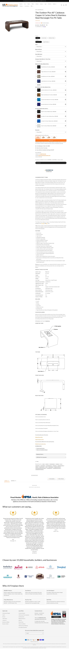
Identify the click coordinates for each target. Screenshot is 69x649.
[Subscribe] (42, 633)
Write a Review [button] (61, 478)
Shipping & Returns (22, 618)
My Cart (4, 616)
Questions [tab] (13, 480)
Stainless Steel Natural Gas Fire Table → (41, 468)
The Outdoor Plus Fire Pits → (57, 468)
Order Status (5, 618)
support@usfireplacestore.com (44, 155)
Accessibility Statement (23, 627)
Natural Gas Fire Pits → (61, 465)
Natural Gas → (55, 465)
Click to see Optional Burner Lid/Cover (42, 419)
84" (43, 223)
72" (42, 223)
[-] (38, 137)
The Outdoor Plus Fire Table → (39, 469)
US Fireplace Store (35, 641)
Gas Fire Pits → (38, 465)
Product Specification (40, 448)
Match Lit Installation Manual (41, 449)
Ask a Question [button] (52, 478)
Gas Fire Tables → (43, 465)
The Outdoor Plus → (49, 468)
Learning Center (21, 616)
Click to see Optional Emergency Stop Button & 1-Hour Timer (46, 431)
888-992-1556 (43, 153)
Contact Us (4, 620)
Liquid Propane (46, 41)
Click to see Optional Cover (40, 416)
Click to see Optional (47, 425)
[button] (21, 4)
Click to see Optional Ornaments (41, 428)
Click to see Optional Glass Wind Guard (42, 422)
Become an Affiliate (6, 622)
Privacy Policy (21, 622)
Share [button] (37, 461)
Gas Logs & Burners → (49, 465)
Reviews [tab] (6, 480)
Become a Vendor (6, 623)
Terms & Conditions (22, 623)
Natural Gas (38, 41)
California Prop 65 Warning (23, 625)
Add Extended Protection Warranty (42, 135)
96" (46, 223)
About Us (20, 620)
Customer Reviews (22, 613)
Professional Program (6, 613)
